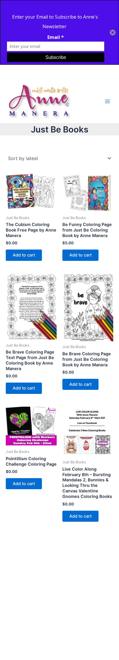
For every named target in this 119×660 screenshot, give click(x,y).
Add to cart (24, 255)
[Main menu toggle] (107, 101)
